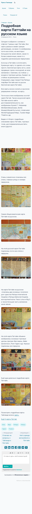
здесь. (16, 415)
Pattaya (23, 424)
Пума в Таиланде (6, 2)
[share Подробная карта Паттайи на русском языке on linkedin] (9, 447)
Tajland (4, 429)
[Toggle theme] (15, 2)
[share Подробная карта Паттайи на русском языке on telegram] (23, 447)
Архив (10, 22)
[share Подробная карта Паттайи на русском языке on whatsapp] (19, 447)
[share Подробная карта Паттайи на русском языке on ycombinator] (26, 447)
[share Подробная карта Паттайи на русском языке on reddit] (12, 447)
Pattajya (16, 424)
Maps (9, 424)
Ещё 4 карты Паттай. (9, 419)
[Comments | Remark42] (16, 467)
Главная (4, 22)
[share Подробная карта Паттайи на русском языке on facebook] (16, 447)
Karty (3, 424)
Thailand (11, 429)
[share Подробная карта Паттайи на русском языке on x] (6, 447)
